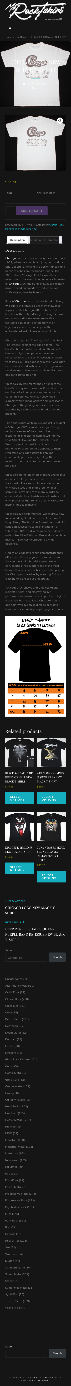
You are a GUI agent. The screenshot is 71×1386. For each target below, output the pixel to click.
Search (9, 950)
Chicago (10, 258)
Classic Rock (56, 224)
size (9, 192)
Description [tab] (17, 240)
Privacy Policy (43, 1377)
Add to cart (32, 211)
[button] (60, 121)
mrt (37, 88)
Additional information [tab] (44, 240)
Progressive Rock (27, 228)
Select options (17, 798)
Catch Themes (41, 1380)
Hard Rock (21, 37)
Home (8, 37)
